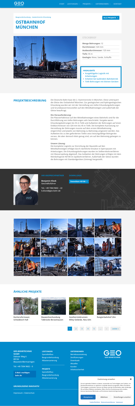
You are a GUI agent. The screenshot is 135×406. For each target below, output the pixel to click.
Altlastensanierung (49, 360)
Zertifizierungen (76, 357)
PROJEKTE (87, 4)
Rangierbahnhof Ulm (106, 317)
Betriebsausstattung (78, 354)
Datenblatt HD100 (77, 181)
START (61, 4)
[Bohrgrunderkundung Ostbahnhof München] (27, 237)
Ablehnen (104, 397)
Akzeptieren (88, 397)
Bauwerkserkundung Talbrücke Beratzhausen (52, 318)
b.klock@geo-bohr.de (50, 190)
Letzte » (115, 328)
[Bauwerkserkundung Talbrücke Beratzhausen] (53, 306)
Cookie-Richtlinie (95, 402)
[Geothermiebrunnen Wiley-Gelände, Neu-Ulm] (81, 306)
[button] (131, 379)
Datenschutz (29, 393)
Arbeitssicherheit (77, 369)
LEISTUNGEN (72, 4)
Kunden (73, 366)
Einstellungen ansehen (122, 397)
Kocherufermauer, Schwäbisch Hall (22, 318)
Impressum (119, 402)
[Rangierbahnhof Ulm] (109, 306)
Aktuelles (74, 363)
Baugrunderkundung (50, 357)
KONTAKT (118, 4)
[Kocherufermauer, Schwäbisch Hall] (26, 306)
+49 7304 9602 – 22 (53, 188)
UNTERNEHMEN (102, 4)
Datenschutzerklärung (108, 402)
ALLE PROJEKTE (109, 18)
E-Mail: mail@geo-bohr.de (22, 374)
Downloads (75, 360)
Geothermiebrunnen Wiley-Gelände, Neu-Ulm (80, 318)
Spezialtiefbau (47, 354)
